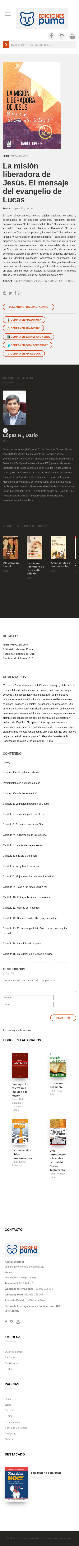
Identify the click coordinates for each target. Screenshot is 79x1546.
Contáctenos (12, 1363)
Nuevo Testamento (61, 280)
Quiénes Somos (14, 1351)
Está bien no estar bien (46, 1472)
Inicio (8, 1399)
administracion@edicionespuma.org (24, 1266)
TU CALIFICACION (14, 969)
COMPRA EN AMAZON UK (25, 328)
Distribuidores (12, 1422)
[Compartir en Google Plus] (20, 293)
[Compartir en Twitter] (10, 293)
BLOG (8, 1369)
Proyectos (10, 1433)
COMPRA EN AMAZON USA (25, 320)
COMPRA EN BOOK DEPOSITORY (29, 345)
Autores (9, 1410)
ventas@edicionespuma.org (20, 1277)
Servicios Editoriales (16, 1427)
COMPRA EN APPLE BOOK (25, 353)
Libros (8, 1404)
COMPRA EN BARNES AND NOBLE (30, 336)
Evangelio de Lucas (32, 280)
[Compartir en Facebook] (15, 293)
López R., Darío (22, 208)
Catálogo (10, 1357)
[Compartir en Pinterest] (4, 293)
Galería (9, 1439)
